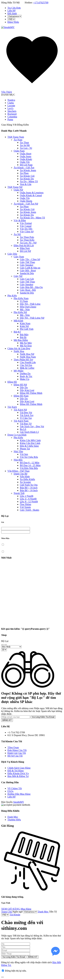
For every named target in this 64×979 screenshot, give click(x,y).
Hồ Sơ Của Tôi (15, 755)
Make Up (24, 379)
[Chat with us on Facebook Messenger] (55, 951)
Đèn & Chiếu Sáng (29, 446)
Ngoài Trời (19, 493)
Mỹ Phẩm (18, 370)
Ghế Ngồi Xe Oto (29, 485)
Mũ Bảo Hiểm (21, 340)
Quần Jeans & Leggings (31, 192)
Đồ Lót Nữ (25, 251)
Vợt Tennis (25, 507)
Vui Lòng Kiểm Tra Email (43, 717)
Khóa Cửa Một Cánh (30, 440)
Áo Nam (18, 139)
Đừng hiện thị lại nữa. (16, 970)
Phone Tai (25, 448)
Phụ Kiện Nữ (20, 312)
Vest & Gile (25, 184)
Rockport (12, 114)
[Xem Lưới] (2, 644)
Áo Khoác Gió (27, 176)
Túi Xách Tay (27, 415)
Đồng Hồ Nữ (20, 384)
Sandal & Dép (27, 273)
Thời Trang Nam (15, 137)
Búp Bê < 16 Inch (29, 490)
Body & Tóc (26, 376)
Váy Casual (25, 226)
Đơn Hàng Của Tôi (17, 750)
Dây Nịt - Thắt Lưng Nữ (32, 318)
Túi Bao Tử (26, 423)
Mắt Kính (18, 320)
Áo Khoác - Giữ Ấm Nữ (26, 203)
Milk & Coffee (27, 368)
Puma (10, 119)
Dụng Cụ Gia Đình (16, 434)
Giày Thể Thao (27, 262)
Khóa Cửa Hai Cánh (30, 443)
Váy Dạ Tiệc (26, 228)
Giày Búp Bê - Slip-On (31, 287)
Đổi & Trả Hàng (15, 770)
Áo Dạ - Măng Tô (29, 181)
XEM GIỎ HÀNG (11, 909)
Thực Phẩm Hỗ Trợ (23, 359)
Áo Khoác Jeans (28, 170)
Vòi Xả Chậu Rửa (29, 457)
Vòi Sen (24, 454)
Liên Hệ (11, 10)
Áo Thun (24, 142)
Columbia (12, 116)
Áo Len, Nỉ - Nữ (28, 242)
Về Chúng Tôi (14, 788)
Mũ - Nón (25, 309)
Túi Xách (12, 407)
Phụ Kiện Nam (21, 298)
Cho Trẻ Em (26, 365)
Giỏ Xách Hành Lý (29, 432)
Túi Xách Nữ (20, 409)
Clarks (10, 102)
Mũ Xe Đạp (26, 345)
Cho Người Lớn (28, 362)
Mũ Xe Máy (26, 343)
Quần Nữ (18, 190)
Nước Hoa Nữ (27, 354)
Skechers (11, 111)
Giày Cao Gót (27, 279)
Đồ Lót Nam (26, 164)
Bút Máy (24, 334)
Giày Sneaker (26, 265)
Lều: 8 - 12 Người (29, 501)
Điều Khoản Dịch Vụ (18, 773)
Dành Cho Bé (20, 473)
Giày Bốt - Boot (28, 270)
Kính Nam (25, 323)
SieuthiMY (18, 802)
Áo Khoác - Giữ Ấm (24, 167)
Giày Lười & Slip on (30, 267)
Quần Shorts (26, 201)
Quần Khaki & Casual (31, 195)
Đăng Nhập (13, 22)
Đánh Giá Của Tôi (16, 753)
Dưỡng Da (25, 373)
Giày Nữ (18, 276)
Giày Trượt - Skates (29, 510)
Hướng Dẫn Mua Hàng (18, 794)
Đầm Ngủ (25, 248)
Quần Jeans (25, 156)
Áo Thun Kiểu (27, 240)
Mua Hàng (26, 909)
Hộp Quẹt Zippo (28, 306)
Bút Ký (17, 331)
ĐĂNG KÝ (7, 720)
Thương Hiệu (14, 819)
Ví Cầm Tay (26, 418)
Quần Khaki (26, 159)
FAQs (10, 791)
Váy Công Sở (26, 231)
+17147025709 (40, 2)
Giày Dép (12, 254)
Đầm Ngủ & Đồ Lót (24, 245)
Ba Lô (23, 429)
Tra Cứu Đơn (14, 7)
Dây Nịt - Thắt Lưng (30, 304)
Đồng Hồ (12, 382)
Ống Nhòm (25, 504)
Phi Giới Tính (26, 329)
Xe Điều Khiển (27, 479)
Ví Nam (24, 301)
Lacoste (11, 105)
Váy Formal (26, 223)
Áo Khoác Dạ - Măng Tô (32, 217)
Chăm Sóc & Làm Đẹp (18, 348)
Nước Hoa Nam (28, 357)
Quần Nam (19, 151)
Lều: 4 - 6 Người (28, 498)
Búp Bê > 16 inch (28, 487)
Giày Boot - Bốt (28, 290)
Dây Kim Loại (27, 390)
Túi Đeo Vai (26, 412)
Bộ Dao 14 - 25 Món (30, 465)
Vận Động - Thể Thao (18, 471)
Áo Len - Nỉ (26, 148)
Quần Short (25, 153)
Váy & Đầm (20, 220)
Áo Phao (24, 173)
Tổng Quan (13, 747)
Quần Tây (25, 162)
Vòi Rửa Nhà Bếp (29, 468)
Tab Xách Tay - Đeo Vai (32, 426)
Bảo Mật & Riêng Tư (18, 776)
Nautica (11, 100)
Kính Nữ (24, 326)
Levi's (10, 108)
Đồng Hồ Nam (21, 395)
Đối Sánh (12, 13)
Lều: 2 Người (26, 496)
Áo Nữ (17, 234)
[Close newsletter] (2, 977)
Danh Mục (12, 817)
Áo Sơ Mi (25, 145)
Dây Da (24, 387)
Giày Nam (19, 256)
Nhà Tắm (18, 451)
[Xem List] (5, 644)
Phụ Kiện (12, 295)
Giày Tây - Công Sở (30, 259)
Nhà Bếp (18, 459)
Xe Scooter (25, 482)
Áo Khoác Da (27, 178)
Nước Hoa (19, 351)
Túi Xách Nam (21, 421)
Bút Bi (23, 337)
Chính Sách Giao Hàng (18, 768)
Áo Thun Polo (27, 237)
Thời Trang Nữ (14, 187)
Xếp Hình (25, 476)
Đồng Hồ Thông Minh (31, 393)
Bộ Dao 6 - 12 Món (29, 462)
